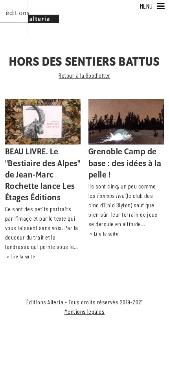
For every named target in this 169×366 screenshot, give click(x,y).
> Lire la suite (21, 256)
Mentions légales (84, 311)
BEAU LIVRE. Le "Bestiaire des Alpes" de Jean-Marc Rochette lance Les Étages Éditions (43, 175)
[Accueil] (29, 4)
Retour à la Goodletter (84, 75)
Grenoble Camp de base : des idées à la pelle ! (124, 163)
